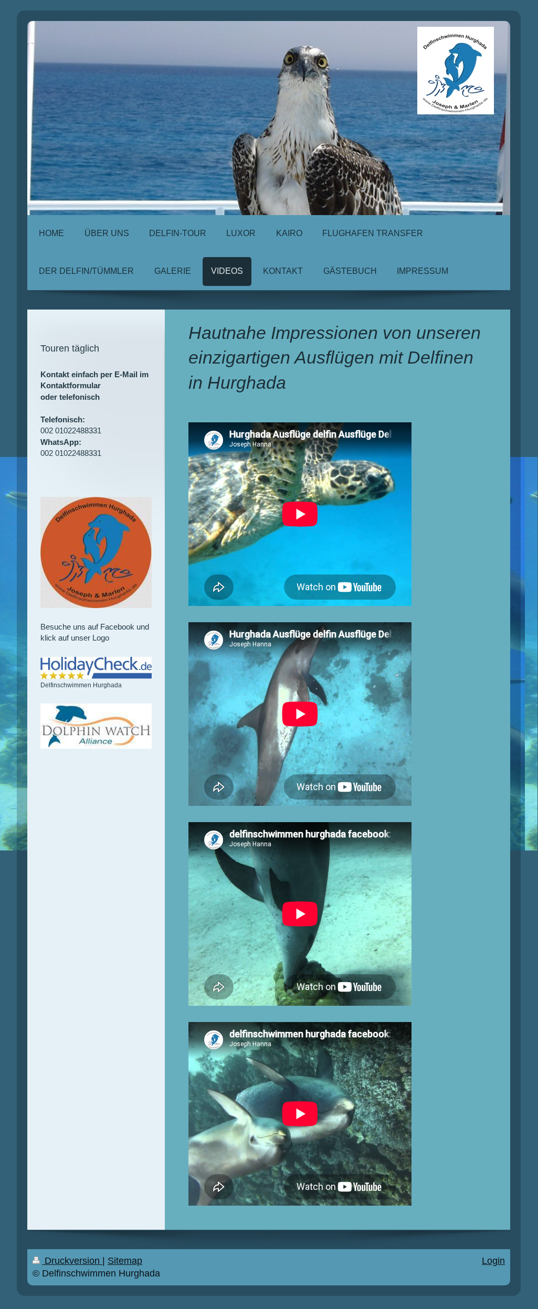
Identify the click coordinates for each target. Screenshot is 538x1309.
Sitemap (125, 1260)
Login (493, 1260)
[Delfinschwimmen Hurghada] (96, 668)
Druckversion (72, 1260)
